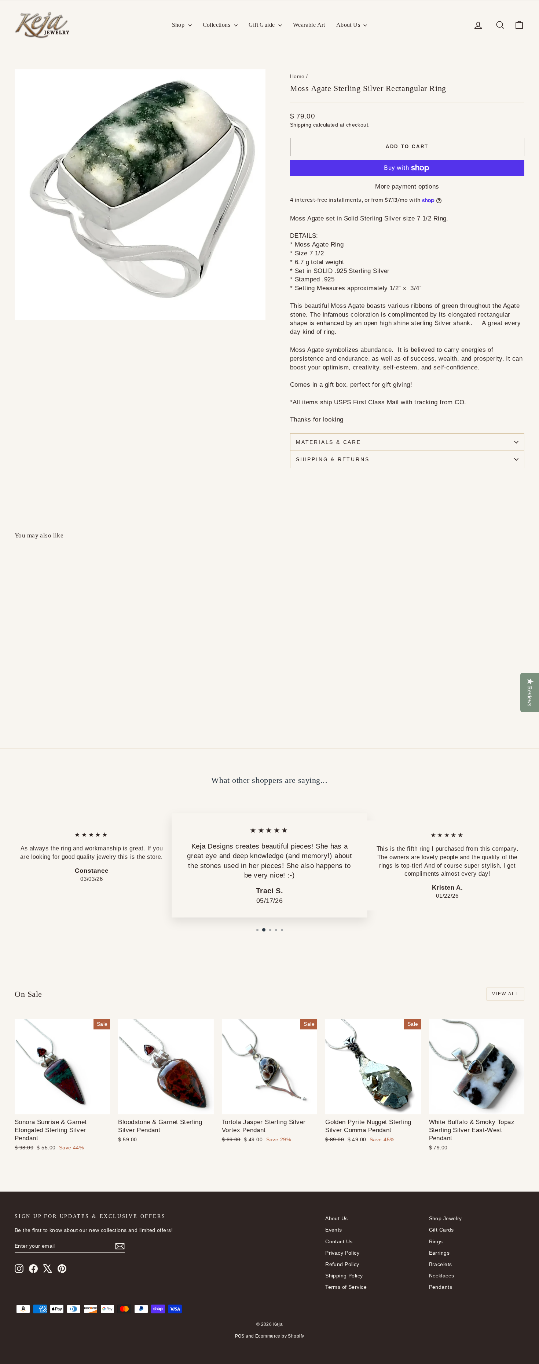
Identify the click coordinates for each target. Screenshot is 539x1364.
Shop (179, 25)
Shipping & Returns (332, 459)
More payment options (407, 186)
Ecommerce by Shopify (279, 1336)
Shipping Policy (344, 1276)
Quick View (75, 671)
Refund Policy (342, 1264)
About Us (349, 25)
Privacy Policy (342, 1253)
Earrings (439, 1253)
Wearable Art (309, 25)
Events (333, 1230)
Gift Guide (262, 25)
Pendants (440, 1287)
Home (297, 76)
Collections (217, 25)
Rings (436, 1241)
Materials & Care (328, 442)
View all (505, 993)
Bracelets (440, 1264)
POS (240, 1336)
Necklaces (441, 1276)
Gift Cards (441, 1230)
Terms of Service (346, 1287)
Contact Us (338, 1241)
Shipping (300, 125)
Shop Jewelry (445, 1218)
